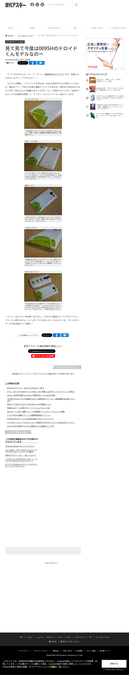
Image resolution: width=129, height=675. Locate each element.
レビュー (30, 637)
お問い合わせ (67, 651)
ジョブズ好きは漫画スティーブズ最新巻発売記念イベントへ (29, 415)
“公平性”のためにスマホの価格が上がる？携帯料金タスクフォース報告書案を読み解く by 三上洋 (41, 400)
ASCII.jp (54, 641)
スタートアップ (54, 28)
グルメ (32, 28)
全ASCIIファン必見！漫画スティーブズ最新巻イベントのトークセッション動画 (36, 411)
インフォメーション (25, 35)
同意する (114, 664)
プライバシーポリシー (41, 651)
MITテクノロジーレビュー (71, 641)
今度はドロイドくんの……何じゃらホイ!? (20, 455)
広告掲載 (79, 651)
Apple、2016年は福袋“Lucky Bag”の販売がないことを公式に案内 (31, 395)
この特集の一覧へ (20, 432)
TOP (21, 637)
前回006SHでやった (53, 74)
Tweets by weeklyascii (51, 563)
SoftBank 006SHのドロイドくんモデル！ (20, 446)
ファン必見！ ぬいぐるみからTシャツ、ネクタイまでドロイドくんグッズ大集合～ (21, 451)
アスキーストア (97, 28)
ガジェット (50, 637)
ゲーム (10, 28)
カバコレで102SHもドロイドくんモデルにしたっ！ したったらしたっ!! (21, 465)
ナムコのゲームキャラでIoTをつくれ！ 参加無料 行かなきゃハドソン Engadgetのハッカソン (41, 422)
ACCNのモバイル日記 (14, 41)
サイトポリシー (24, 651)
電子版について (105, 651)
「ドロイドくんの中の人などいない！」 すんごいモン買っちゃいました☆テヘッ (21, 460)
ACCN (11, 62)
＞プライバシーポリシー (114, 669)
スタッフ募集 (90, 651)
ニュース (40, 637)
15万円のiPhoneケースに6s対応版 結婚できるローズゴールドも (30, 419)
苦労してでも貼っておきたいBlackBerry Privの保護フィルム (29, 404)
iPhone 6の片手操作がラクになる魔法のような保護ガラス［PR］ (31, 426)
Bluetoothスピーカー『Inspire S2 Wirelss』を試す (25, 388)
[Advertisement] (64, 15)
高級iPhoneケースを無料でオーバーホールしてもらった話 (28, 408)
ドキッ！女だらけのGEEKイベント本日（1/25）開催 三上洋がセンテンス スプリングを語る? (41, 391)
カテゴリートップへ (68, 367)
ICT (75, 28)
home (10, 35)
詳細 (53, 667)
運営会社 (56, 651)
